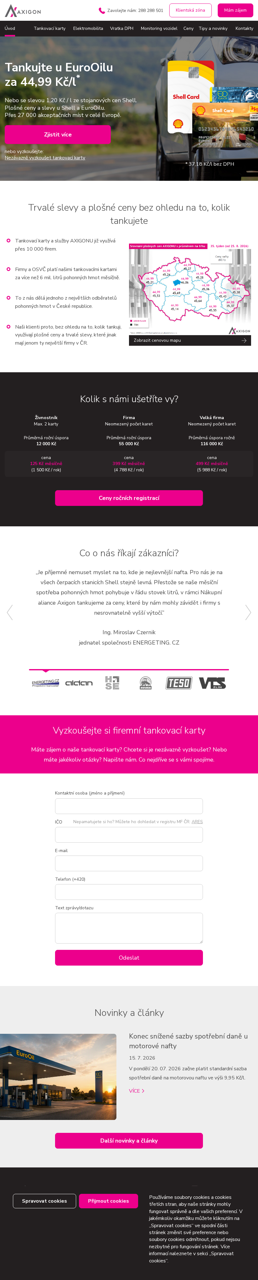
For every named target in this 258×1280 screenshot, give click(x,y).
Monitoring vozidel (159, 28)
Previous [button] (9, 612)
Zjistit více (58, 134)
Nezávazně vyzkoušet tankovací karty (45, 158)
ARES (197, 822)
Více (134, 1091)
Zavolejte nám (135, 11)
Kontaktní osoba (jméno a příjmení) (90, 793)
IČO (58, 822)
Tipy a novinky (213, 28)
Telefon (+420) (70, 879)
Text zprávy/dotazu (74, 908)
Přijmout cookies (108, 1201)
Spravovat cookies (44, 1201)
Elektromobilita (88, 28)
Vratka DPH (121, 28)
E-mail (61, 851)
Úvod (10, 28)
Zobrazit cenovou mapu (157, 340)
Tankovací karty (49, 28)
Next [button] (248, 612)
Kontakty (244, 28)
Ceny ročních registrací (129, 498)
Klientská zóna (190, 10)
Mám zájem (235, 10)
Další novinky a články (129, 1140)
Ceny (188, 28)
